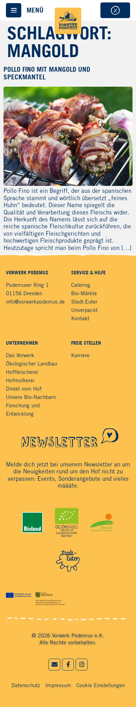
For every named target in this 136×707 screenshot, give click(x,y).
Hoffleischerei (22, 372)
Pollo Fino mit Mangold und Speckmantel (46, 73)
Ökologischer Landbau (31, 364)
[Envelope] (54, 664)
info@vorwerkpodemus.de (35, 302)
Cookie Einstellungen (100, 685)
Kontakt (80, 318)
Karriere (80, 355)
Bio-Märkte (84, 293)
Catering (80, 285)
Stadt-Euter (84, 302)
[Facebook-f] (68, 664)
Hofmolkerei (20, 380)
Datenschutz (26, 685)
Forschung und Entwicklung (23, 410)
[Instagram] (82, 664)
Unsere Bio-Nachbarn (31, 397)
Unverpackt (84, 310)
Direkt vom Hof (23, 389)
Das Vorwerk (20, 355)
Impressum (58, 685)
